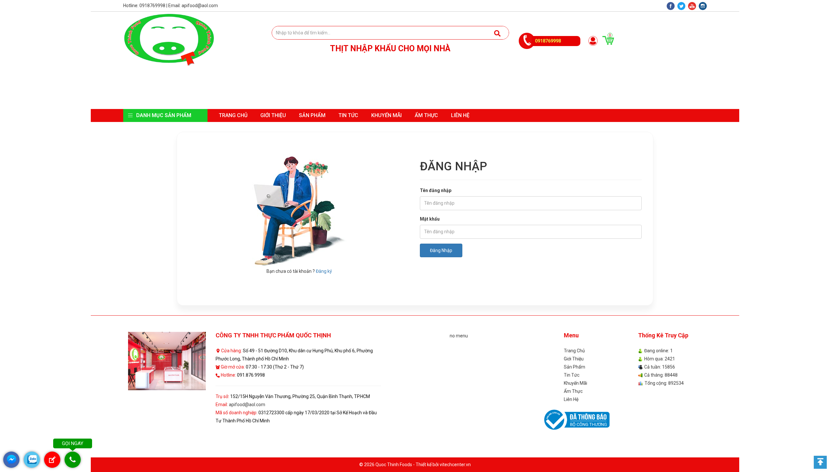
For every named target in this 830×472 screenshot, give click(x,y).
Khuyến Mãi (386, 115)
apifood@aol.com (247, 404)
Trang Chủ (233, 115)
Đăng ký (324, 271)
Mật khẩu (430, 219)
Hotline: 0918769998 (144, 5)
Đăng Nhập (441, 250)
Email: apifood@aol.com (193, 5)
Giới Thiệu (273, 115)
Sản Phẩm (312, 115)
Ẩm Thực (426, 115)
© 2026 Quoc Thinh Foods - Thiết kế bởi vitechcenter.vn (415, 464)
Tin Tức (348, 115)
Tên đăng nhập (435, 190)
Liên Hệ (460, 115)
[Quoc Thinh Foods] (169, 39)
